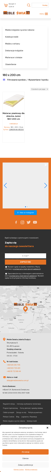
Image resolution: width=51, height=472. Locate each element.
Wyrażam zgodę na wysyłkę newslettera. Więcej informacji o (23, 268)
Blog (17, 417)
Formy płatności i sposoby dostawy (31, 408)
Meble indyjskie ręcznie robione (19, 30)
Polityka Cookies (19, 469)
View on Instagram (27, 213)
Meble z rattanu (12, 43)
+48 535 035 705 (13, 365)
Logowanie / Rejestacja (29, 417)
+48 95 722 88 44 (14, 371)
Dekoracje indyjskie (14, 50)
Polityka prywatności (31, 469)
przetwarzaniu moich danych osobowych (27, 269)
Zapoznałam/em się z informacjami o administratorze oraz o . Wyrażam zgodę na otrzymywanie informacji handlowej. (24, 276)
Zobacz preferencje (25, 465)
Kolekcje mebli (11, 37)
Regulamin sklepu (9, 404)
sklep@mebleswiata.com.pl (17, 380)
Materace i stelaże (13, 57)
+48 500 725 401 (13, 368)
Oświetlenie (10, 64)
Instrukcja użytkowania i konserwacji (29, 404)
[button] (47, 428)
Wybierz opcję (14, 137)
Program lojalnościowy (10, 408)
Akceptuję (25, 452)
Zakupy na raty (21, 412)
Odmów (25, 458)
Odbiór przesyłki (8, 412)
